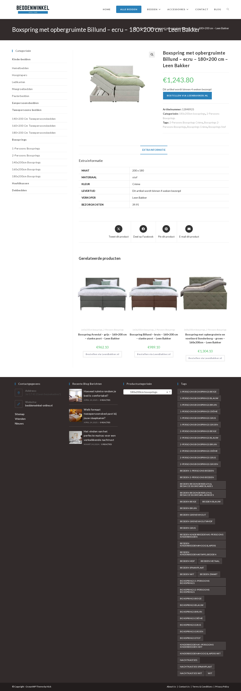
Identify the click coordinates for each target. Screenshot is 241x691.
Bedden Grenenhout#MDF (196, 521)
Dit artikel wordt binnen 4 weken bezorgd (156, 190)
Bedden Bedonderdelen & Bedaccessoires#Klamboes (197, 493)
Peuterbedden (20, 96)
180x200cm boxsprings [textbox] (146, 392)
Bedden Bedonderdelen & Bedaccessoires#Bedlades (196, 485)
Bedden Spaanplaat (192, 567)
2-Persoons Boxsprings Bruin (198, 444)
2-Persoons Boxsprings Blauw (199, 437)
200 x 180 (138, 170)
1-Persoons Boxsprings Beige (198, 391)
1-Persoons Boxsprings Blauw (199, 398)
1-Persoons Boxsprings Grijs (198, 418)
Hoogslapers (19, 75)
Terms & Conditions (202, 686)
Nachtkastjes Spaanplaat (196, 666)
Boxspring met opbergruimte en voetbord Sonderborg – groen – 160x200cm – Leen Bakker (205, 338)
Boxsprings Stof (217, 126)
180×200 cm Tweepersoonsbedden (34, 132)
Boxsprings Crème (197, 126)
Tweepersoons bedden (26, 109)
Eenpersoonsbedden (25, 102)
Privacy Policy (222, 686)
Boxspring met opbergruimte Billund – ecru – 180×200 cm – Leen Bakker (189, 28)
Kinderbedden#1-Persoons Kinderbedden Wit (197, 645)
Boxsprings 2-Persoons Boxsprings (194, 590)
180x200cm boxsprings (192, 113)
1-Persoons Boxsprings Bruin (198, 404)
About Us (171, 686)
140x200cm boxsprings (26, 162)
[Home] (135, 28)
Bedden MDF (187, 561)
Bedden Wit (187, 574)
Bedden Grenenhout (193, 514)
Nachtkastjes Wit (191, 673)
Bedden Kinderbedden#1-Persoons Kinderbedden (201, 535)
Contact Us (184, 686)
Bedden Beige (188, 501)
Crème (136, 184)
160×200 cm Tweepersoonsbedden (34, 125)
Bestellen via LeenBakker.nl (187, 95)
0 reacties (105, 400)
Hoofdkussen (20, 183)
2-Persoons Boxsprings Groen (199, 464)
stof (134, 177)
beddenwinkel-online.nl (39, 405)
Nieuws (19, 423)
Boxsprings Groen (191, 631)
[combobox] (147, 392)
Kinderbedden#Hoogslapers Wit (200, 653)
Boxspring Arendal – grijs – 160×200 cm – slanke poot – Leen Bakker (102, 336)
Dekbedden (19, 190)
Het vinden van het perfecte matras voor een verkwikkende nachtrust (100, 435)
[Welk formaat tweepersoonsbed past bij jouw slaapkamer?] (75, 415)
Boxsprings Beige (191, 598)
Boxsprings (19, 139)
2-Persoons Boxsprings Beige (198, 431)
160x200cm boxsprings (91, 329)
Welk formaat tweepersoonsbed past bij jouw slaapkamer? (100, 414)
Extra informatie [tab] (153, 150)
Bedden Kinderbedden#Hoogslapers (198, 544)
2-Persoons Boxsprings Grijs (198, 457)
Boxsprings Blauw (191, 605)
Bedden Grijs (188, 527)
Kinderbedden (21, 59)
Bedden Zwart (209, 574)
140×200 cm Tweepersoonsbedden (34, 118)
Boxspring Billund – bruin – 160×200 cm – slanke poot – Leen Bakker (154, 336)
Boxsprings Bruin (191, 611)
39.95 (135, 204)
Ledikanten (18, 82)
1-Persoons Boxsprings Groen (199, 424)
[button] (152, 55)
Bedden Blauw (211, 501)
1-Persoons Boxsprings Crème (199, 411)
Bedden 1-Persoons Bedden (197, 470)
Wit (210, 673)
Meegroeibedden (22, 89)
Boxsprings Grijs (190, 624)
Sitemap (19, 414)
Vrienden (20, 418)
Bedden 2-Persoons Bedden (197, 477)
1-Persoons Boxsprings (26, 148)
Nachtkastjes (188, 660)
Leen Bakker (139, 197)
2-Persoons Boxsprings (113, 329)
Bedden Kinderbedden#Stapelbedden (198, 553)
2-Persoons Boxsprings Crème (186, 122)
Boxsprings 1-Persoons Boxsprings (194, 581)
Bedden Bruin (188, 508)
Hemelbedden (20, 68)
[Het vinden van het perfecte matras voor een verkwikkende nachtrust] (75, 437)
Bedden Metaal (210, 561)
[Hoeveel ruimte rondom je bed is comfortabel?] (75, 395)
